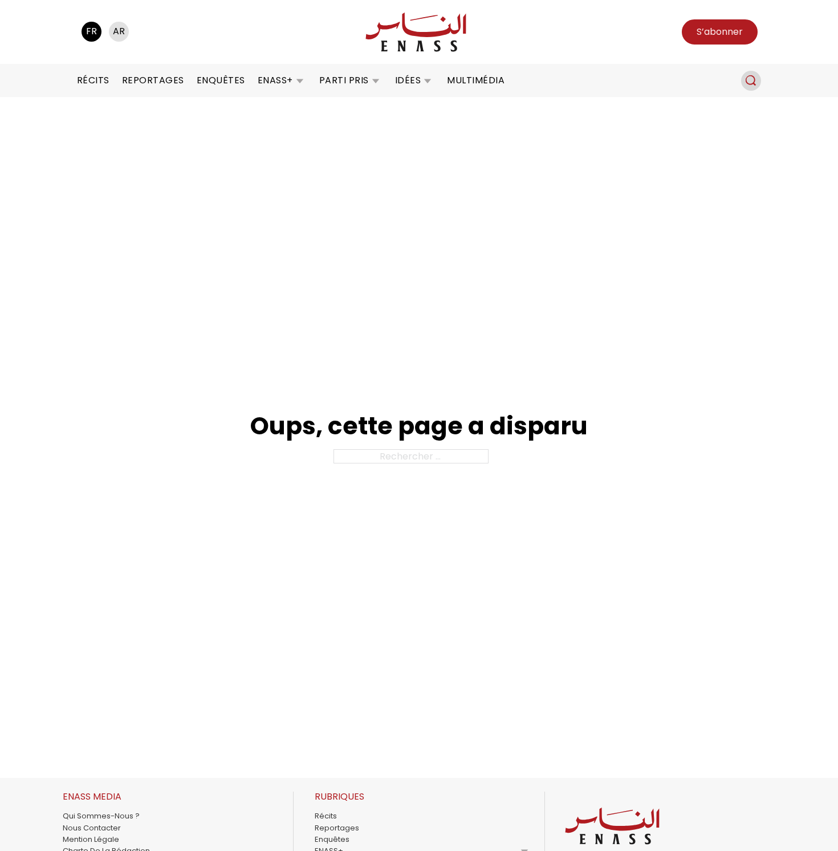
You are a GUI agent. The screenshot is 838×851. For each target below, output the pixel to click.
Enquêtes (221, 80)
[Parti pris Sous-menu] (375, 80)
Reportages (153, 80)
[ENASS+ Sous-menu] (300, 80)
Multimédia (476, 80)
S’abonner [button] (720, 31)
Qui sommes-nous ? (101, 815)
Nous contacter (92, 827)
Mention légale (91, 839)
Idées (408, 80)
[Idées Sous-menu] (427, 80)
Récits (93, 80)
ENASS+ (275, 80)
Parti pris (344, 80)
